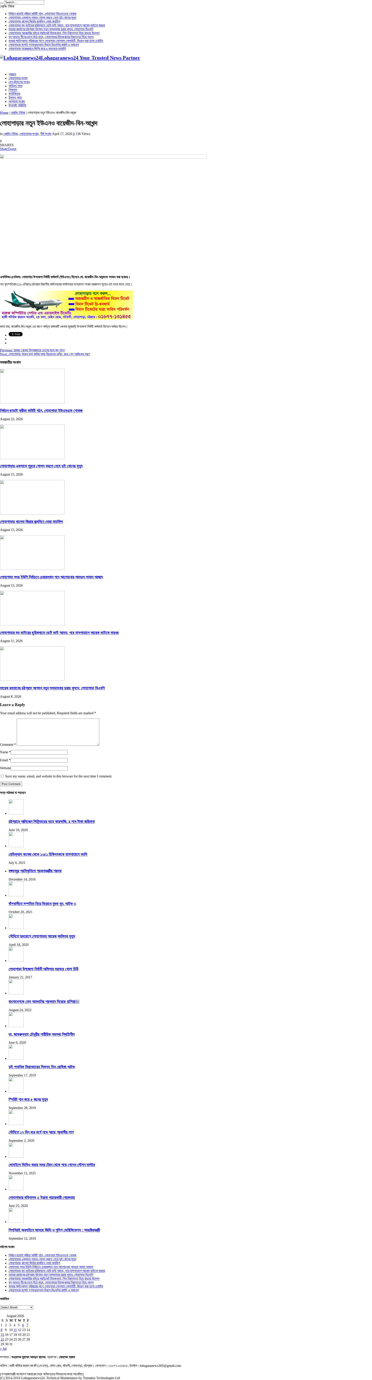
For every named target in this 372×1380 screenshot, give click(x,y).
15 (2, 1334)
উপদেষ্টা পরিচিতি (17, 105)
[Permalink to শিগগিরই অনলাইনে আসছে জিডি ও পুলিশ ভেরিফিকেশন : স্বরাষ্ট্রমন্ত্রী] (16, 1221)
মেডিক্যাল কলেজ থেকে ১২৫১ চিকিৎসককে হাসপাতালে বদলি (48, 854)
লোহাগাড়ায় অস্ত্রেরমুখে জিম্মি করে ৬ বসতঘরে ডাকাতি (37, 48)
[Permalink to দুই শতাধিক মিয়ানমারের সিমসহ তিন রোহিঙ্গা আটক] (16, 1058)
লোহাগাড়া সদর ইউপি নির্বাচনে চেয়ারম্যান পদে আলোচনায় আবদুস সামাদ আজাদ (51, 577)
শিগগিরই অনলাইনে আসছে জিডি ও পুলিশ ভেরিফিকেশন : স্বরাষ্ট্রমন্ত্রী (54, 1230)
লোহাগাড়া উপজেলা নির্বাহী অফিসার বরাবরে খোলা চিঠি (43, 969)
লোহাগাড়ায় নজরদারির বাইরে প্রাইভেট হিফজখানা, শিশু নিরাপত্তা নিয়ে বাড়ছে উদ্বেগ (54, 33)
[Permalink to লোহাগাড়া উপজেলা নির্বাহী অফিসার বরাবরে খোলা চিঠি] (16, 960)
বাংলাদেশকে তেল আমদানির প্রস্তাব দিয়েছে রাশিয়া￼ (44, 1001)
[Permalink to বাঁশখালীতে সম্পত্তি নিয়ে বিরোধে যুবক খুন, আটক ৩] (16, 895)
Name (4, 752)
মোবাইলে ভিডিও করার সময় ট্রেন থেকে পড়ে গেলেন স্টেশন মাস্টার (52, 1164)
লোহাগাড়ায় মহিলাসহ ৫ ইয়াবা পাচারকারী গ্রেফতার (42, 1197)
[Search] (1, 3)
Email (4, 760)
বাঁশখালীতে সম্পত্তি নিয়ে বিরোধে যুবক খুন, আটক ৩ (42, 903)
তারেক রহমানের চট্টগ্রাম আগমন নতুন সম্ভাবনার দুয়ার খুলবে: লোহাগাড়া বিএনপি (51, 29)
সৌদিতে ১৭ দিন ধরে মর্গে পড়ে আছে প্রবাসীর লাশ (41, 1132)
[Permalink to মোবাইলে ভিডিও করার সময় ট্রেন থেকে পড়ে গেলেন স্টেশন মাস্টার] (16, 1156)
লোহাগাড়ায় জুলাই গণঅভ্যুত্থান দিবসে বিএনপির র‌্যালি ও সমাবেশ (44, 45)
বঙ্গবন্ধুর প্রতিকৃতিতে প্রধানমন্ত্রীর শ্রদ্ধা (35, 871)
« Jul (3, 1348)
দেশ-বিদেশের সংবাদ (19, 82)
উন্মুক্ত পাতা (15, 97)
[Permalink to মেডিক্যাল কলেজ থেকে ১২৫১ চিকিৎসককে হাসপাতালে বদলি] (16, 846)
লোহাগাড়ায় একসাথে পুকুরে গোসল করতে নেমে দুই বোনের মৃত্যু (42, 17)
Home (4, 112)
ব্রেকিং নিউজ (18, 112)
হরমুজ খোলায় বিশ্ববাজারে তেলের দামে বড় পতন (32, 350)
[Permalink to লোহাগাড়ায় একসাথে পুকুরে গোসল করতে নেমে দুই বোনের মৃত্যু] (32, 458)
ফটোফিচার (14, 94)
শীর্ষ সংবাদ (45, 134)
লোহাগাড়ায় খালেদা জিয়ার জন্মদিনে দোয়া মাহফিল (34, 21)
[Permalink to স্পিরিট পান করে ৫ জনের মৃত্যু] (16, 1091)
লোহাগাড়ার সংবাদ (18, 78)
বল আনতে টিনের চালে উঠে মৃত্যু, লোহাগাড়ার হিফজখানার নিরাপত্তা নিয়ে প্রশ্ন (51, 37)
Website (5, 768)
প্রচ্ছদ (12, 74)
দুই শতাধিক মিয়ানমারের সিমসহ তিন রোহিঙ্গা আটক (42, 1067)
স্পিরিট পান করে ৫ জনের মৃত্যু (28, 1099)
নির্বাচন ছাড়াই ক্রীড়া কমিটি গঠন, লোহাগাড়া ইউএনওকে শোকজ (42, 14)
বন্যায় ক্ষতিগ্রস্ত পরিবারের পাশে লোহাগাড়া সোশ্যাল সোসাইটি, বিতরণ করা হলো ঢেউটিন (56, 41)
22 (2, 1339)
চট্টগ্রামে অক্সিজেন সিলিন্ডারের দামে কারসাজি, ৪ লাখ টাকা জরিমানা (52, 821)
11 (15, 1330)
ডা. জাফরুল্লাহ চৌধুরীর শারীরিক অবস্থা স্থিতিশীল (42, 1034)
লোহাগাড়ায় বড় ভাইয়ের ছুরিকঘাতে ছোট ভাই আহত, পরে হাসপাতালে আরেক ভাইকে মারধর (57, 25)
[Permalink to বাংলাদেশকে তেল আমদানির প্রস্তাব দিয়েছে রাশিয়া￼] (16, 993)
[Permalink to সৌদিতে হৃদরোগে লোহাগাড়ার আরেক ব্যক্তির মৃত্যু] (16, 928)
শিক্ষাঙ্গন (13, 90)
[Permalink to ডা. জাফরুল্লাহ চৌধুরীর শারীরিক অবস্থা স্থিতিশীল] (16, 1026)
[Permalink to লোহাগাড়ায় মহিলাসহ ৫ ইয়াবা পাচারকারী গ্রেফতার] (16, 1189)
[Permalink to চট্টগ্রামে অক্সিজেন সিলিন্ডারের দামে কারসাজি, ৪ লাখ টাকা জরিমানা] (16, 813)
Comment (8, 744)
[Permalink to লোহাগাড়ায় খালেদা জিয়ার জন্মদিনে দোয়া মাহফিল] (32, 513)
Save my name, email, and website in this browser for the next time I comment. (58, 776)
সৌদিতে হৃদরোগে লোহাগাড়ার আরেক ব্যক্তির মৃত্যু (42, 936)
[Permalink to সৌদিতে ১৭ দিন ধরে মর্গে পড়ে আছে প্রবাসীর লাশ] (16, 1124)
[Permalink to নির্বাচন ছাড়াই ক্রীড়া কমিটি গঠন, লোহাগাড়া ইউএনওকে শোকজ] (32, 402)
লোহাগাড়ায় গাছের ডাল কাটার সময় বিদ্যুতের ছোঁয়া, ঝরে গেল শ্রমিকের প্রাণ (45, 354)
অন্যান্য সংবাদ (17, 101)
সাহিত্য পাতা (15, 86)
